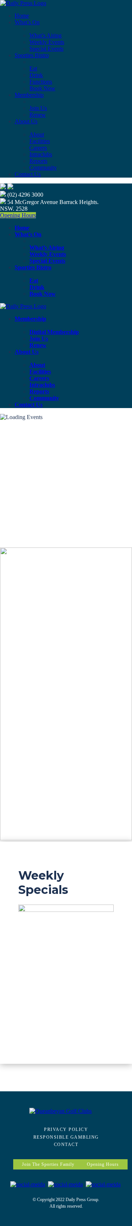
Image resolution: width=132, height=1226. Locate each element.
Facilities (39, 141)
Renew (37, 115)
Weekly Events (46, 42)
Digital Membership (54, 332)
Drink (36, 75)
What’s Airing (45, 35)
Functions (40, 82)
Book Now (42, 88)
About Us (26, 121)
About (36, 134)
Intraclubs (40, 154)
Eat (33, 68)
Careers (38, 148)
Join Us (38, 108)
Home (22, 15)
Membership (29, 95)
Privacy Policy (66, 1129)
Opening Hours (18, 215)
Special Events (46, 49)
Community (43, 167)
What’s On (27, 22)
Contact (66, 1144)
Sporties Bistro (32, 55)
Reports (38, 161)
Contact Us (28, 174)
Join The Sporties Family (48, 1164)
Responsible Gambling (66, 1137)
